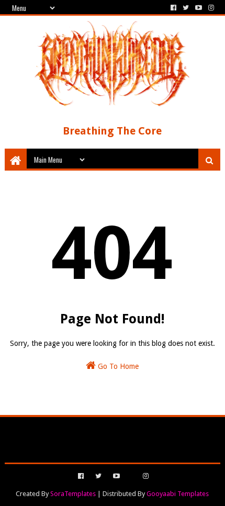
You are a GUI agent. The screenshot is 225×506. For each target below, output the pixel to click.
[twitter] (186, 8)
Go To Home (117, 366)
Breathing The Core (112, 131)
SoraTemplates (73, 494)
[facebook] (173, 8)
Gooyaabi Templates (178, 494)
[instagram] (210, 8)
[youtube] (198, 8)
